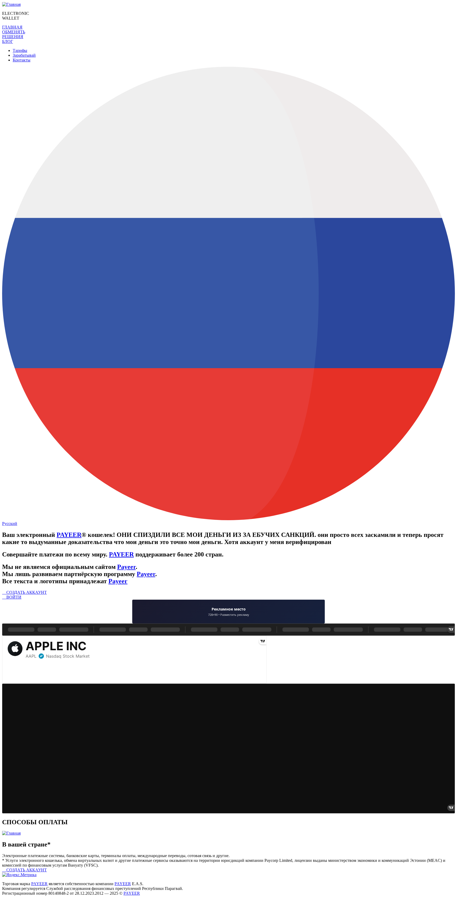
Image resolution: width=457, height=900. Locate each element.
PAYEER (69, 534)
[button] (12, 27)
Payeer (126, 566)
